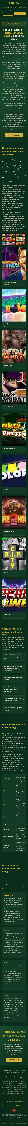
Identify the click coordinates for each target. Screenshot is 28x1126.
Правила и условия (14, 1097)
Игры (19, 10)
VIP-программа (11, 10)
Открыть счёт (20, 14)
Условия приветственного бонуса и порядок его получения (13, 668)
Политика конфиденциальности (14, 1101)
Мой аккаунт (8, 14)
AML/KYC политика (21, 1105)
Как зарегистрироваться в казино (13, 679)
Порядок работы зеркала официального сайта (12, 699)
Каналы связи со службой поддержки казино (13, 709)
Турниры (9, 7)
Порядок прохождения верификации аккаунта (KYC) (12, 657)
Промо (4, 7)
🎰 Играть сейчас (14, 135)
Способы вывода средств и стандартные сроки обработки (13, 689)
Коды (15, 7)
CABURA (14, 3)
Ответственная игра (7, 1105)
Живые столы (22, 7)
